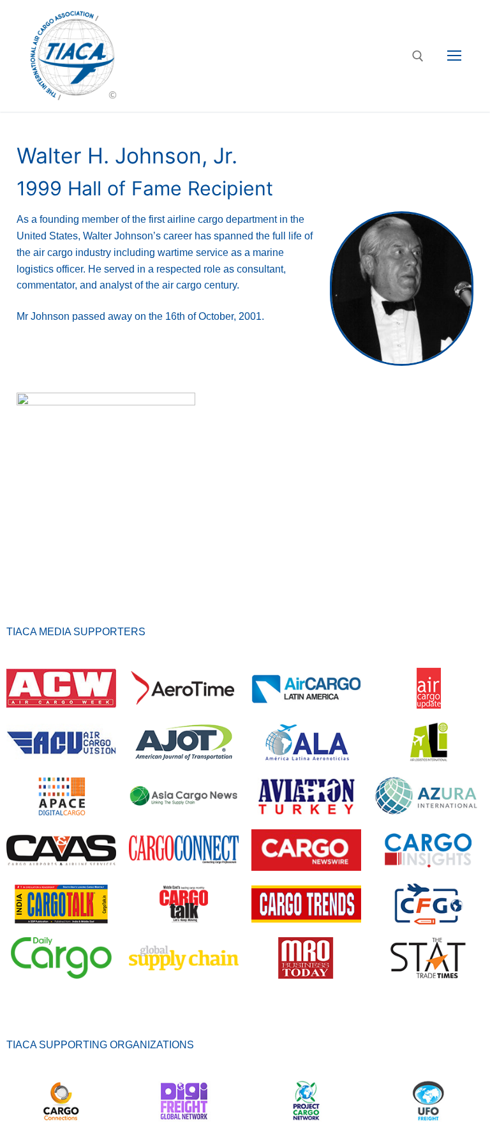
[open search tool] (418, 56)
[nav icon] (454, 56)
